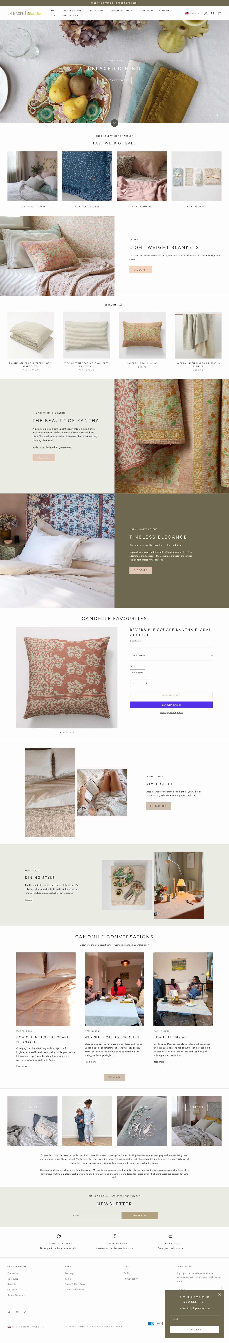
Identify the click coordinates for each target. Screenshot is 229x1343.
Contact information (75, 1289)
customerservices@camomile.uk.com (114, 1248)
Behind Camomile (16, 1295)
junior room (95, 11)
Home (53, 11)
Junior (32, 1107)
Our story (12, 1289)
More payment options (171, 712)
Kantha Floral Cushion (142, 363)
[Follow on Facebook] (9, 1312)
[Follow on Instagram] (17, 1312)
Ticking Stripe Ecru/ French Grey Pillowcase (86, 364)
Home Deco (146, 11)
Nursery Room (72, 11)
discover (141, 570)
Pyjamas (87, 1107)
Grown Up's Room (121, 11)
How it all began (170, 1037)
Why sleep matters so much (112, 1037)
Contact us (12, 1273)
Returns (68, 1278)
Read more (21, 1066)
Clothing (165, 11)
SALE (52, 15)
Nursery (142, 1107)
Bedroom (196, 1107)
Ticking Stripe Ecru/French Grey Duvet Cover (30, 364)
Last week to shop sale (114, 80)
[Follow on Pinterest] (25, 1312)
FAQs (126, 1273)
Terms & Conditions (75, 1284)
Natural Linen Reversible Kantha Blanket (198, 364)
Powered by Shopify (111, 1327)
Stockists (11, 1284)
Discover (141, 269)
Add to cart (171, 695)
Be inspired (158, 806)
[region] (114, 71)
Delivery (69, 1273)
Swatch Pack (70, 15)
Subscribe (194, 1329)
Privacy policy (131, 1278)
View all (114, 1077)
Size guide (12, 1278)
